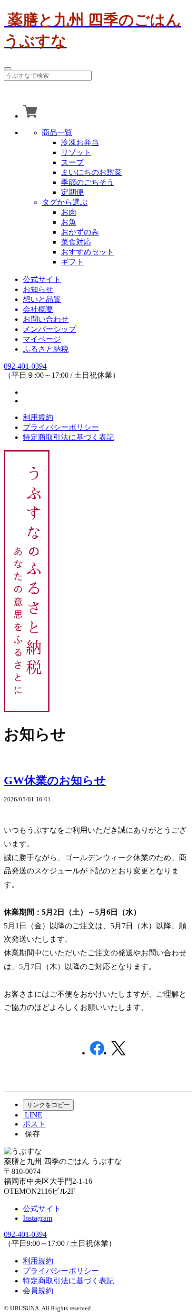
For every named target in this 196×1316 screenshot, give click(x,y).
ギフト (72, 262)
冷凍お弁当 (80, 142)
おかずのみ (80, 232)
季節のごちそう (87, 182)
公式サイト (42, 279)
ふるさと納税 (46, 349)
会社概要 (38, 309)
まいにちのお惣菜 (91, 172)
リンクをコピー (48, 1104)
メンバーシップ (49, 329)
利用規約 (38, 417)
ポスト (34, 1124)
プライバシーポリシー (61, 427)
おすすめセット (87, 252)
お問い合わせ (46, 319)
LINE (32, 1115)
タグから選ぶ (65, 202)
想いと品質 (42, 299)
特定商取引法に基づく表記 (68, 437)
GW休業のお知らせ (55, 780)
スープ (72, 162)
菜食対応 (76, 242)
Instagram (37, 1218)
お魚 (68, 222)
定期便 (72, 192)
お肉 (68, 212)
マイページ (42, 339)
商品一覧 (57, 132)
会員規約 (38, 1291)
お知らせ (38, 289)
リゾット (76, 152)
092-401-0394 (25, 366)
